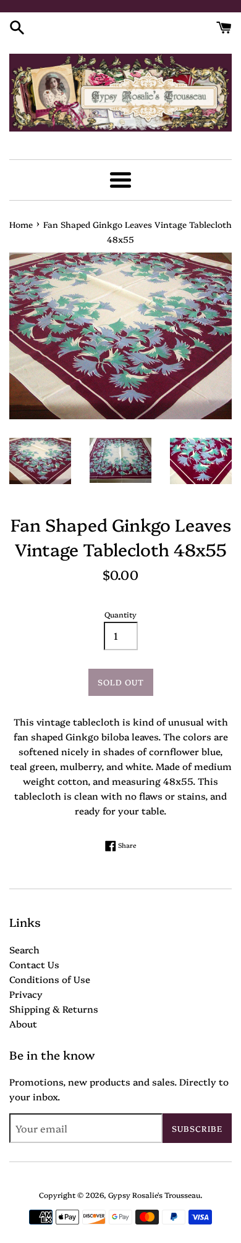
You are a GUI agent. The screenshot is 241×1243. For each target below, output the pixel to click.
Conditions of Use (49, 979)
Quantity (120, 614)
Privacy (26, 993)
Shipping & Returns (53, 1008)
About (23, 1023)
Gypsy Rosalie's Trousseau (154, 1194)
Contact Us (34, 964)
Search (24, 949)
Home (21, 224)
